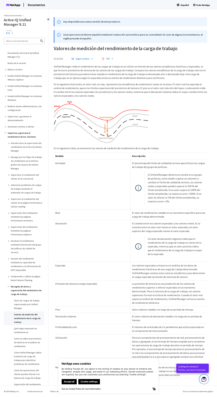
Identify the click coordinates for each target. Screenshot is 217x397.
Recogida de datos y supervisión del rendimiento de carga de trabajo (26, 290)
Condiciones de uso (35, 391)
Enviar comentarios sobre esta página (198, 391)
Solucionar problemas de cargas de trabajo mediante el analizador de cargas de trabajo (26, 189)
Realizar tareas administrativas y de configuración (25, 108)
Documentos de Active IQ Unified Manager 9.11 (23, 55)
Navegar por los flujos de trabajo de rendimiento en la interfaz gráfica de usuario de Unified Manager (26, 163)
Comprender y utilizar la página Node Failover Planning (25, 278)
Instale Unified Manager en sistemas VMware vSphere (25, 77)
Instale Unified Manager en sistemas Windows (25, 98)
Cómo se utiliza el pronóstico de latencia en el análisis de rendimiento (28, 342)
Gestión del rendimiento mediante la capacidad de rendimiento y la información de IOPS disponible (26, 264)
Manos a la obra (15, 69)
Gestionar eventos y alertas (21, 126)
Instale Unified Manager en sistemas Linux (25, 88)
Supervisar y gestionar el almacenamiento (19, 118)
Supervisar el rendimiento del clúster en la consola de (25, 176)
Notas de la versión (17, 63)
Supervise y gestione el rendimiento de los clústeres (22, 135)
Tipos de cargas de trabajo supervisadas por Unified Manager (27, 304)
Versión (9, 31)
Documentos (36, 5)
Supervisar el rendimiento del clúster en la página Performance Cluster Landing (26, 203)
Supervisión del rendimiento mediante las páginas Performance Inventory (24, 217)
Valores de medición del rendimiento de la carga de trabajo (27, 318)
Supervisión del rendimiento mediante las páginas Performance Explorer (24, 230)
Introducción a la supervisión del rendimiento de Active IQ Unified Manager (26, 147)
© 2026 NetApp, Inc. (11, 391)
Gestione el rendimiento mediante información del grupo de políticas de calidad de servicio (26, 246)
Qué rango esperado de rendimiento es (25, 330)
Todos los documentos (13, 15)
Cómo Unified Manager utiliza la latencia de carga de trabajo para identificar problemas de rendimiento (27, 358)
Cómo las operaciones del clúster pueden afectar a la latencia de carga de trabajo (27, 374)
